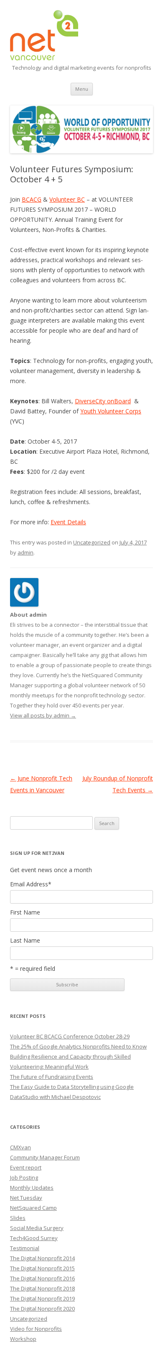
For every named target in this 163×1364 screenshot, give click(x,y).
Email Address (30, 884)
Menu (81, 89)
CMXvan (20, 1147)
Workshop (23, 1339)
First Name (25, 912)
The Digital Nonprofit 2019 (42, 1298)
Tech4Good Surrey (34, 1238)
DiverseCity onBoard (103, 401)
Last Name (25, 940)
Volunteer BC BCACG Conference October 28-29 (70, 1036)
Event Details (68, 522)
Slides (17, 1218)
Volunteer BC (67, 199)
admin (25, 552)
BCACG (31, 199)
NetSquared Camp (33, 1208)
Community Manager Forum (45, 1157)
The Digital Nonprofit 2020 (42, 1308)
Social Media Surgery (37, 1228)
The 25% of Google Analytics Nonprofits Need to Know (78, 1046)
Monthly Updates (31, 1187)
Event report (25, 1167)
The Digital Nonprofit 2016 (42, 1278)
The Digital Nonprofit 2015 (42, 1268)
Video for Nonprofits (36, 1328)
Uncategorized (91, 542)
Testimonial (24, 1248)
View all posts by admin (43, 715)
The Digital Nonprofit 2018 (42, 1288)
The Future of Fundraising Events (51, 1076)
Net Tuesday (26, 1197)
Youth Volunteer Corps (110, 411)
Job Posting (24, 1177)
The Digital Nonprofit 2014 (42, 1258)
